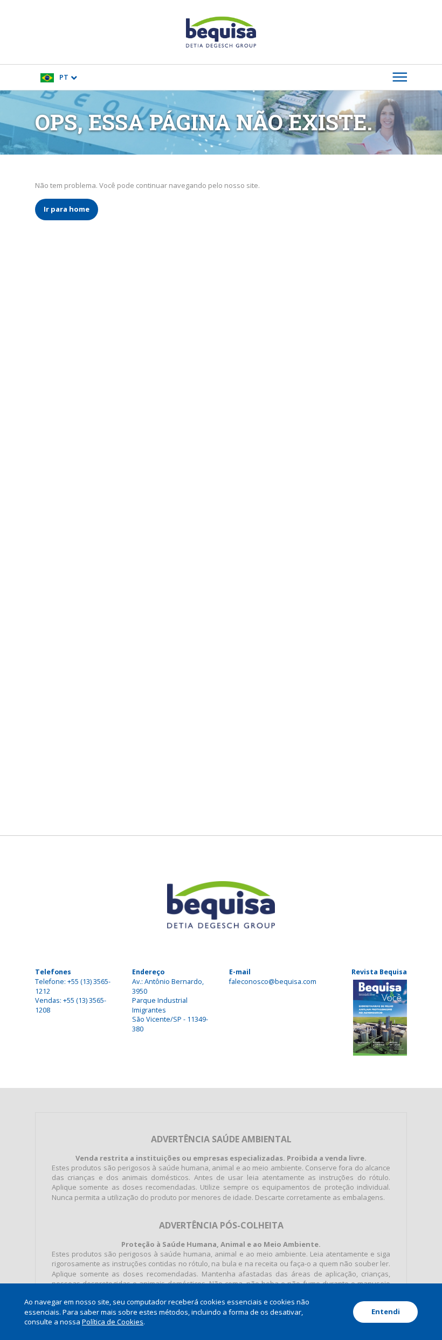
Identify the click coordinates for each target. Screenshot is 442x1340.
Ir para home (66, 209)
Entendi (385, 1311)
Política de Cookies (112, 1322)
